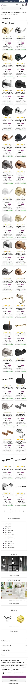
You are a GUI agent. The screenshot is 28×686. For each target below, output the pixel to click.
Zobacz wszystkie (14, 631)
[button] (26, 4)
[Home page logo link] (4, 4)
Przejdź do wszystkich (14, 575)
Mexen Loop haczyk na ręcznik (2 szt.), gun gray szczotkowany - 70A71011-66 (20, 415)
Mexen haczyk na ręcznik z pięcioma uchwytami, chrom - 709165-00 (20, 496)
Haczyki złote (8, 528)
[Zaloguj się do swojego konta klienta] (23, 4)
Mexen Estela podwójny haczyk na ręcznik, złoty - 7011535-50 (20, 308)
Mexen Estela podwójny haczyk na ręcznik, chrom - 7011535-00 (21, 442)
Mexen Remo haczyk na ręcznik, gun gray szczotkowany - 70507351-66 (7, 174)
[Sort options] (11, 23)
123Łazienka (4, 12)
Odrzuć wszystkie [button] (14, 680)
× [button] (26, 659)
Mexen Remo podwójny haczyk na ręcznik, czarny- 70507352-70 (21, 66)
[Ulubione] (20, 4)
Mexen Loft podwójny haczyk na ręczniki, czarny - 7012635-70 (20, 147)
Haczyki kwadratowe (9, 543)
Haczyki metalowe (9, 536)
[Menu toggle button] (26, 8)
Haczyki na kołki (8, 545)
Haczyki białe (8, 532)
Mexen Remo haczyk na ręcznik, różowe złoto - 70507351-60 (20, 174)
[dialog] (14, 672)
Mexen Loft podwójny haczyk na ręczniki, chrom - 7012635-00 (20, 120)
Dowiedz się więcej (21, 666)
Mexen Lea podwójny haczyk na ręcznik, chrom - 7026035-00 (7, 496)
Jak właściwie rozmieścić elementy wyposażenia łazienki (13, 584)
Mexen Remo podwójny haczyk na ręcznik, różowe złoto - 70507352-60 (7, 147)
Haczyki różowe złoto (9, 534)
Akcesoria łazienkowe (17, 12)
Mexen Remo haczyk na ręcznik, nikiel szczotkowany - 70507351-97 (7, 362)
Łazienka (10, 12)
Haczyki (24, 12)
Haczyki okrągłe (8, 541)
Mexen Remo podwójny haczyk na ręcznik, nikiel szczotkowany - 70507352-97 (7, 415)
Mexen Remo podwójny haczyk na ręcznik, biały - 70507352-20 (7, 201)
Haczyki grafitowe (9, 530)
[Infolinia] (17, 4)
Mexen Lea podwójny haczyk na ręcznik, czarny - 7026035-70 (20, 362)
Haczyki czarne (8, 526)
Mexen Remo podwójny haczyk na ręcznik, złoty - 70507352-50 (7, 40)
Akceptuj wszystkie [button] (14, 676)
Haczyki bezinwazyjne (9, 547)
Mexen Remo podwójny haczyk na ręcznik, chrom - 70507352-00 (21, 40)
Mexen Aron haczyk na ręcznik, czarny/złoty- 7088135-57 (7, 335)
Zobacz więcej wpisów (14, 603)
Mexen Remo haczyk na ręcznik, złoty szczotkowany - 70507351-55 (20, 201)
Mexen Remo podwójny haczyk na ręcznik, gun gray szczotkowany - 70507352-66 (7, 281)
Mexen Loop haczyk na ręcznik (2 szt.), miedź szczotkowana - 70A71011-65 (7, 442)
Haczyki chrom (8, 524)
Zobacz (22, 1)
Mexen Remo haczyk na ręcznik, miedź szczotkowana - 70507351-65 (20, 254)
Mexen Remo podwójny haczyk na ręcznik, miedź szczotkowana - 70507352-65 (20, 281)
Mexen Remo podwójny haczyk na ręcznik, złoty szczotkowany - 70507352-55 (20, 228)
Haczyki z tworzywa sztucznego (12, 539)
